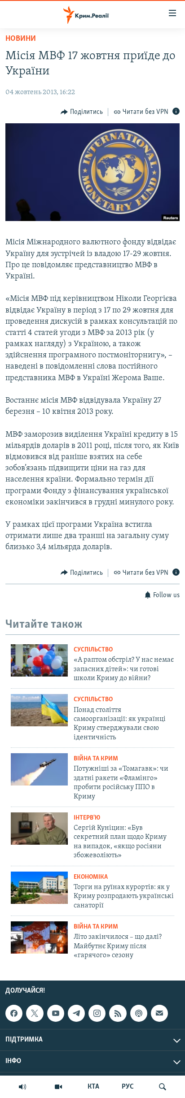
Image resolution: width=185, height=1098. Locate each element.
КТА (93, 1086)
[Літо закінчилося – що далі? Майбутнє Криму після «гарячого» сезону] (39, 937)
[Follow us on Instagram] (97, 1013)
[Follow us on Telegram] (76, 1013)
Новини (20, 39)
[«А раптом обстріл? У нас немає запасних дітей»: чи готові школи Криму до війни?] (39, 660)
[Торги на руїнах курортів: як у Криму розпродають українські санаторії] (39, 888)
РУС (128, 1086)
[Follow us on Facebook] (13, 1013)
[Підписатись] (159, 1013)
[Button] (82, 112)
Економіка (91, 877)
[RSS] (117, 1013)
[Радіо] (22, 1087)
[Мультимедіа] (58, 1087)
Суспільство (93, 650)
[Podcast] (138, 1013)
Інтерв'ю (87, 818)
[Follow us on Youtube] (55, 1013)
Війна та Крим (96, 758)
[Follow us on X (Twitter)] (34, 1013)
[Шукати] (162, 1087)
